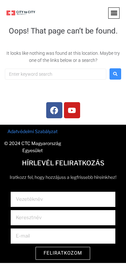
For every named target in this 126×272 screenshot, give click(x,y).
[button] (114, 13)
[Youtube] (72, 110)
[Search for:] (55, 74)
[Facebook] (54, 110)
